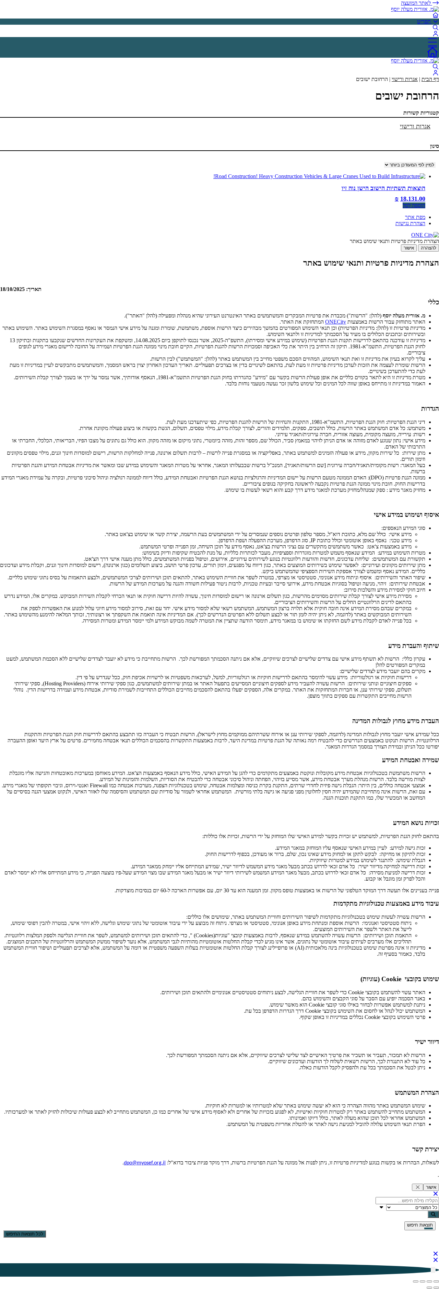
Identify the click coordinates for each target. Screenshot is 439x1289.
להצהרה (428, 248)
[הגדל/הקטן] (436, 1281)
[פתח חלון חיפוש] (435, 28)
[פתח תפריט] (219, 42)
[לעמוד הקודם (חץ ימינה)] (436, 1288)
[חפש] (433, 1214)
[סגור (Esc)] (415, 1281)
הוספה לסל (414, 205)
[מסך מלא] (429, 1281)
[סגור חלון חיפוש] (435, 1254)
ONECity (335, 322)
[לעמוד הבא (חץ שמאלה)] (429, 1288)
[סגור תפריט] (435, 1194)
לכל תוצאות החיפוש (24, 1233)
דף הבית (430, 79)
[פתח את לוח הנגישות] (433, 1270)
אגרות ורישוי (405, 79)
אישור (409, 248)
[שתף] (422, 1281)
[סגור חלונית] (417, 1187)
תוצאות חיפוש (420, 1225)
